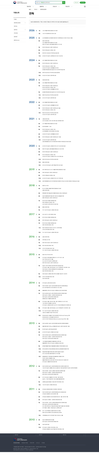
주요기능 (15, 26)
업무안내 (15, 29)
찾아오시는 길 (16, 40)
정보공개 (67, 6)
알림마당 (42, 6)
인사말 (15, 19)
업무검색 (15, 36)
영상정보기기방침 (25, 442)
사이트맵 (43, 442)
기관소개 (55, 6)
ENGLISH (76, 2)
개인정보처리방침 (16, 442)
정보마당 (29, 6)
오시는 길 (37, 442)
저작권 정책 (32, 442)
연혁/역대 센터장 (17, 22)
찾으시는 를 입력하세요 (43, 2)
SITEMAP (83, 2)
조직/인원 (16, 33)
